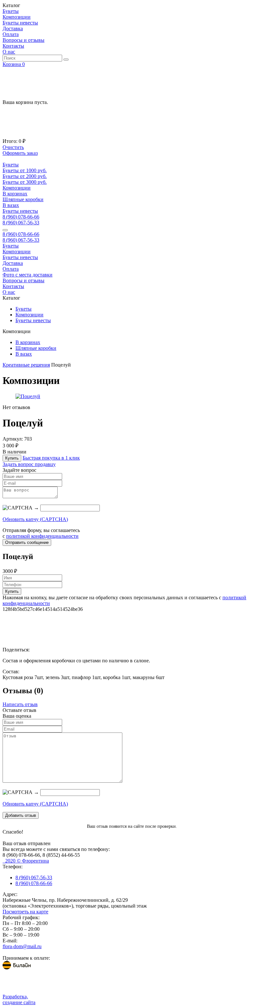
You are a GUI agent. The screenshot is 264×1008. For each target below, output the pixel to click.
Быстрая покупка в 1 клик (51, 458)
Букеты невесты (20, 22)
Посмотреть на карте (25, 911)
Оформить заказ (20, 153)
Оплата (11, 34)
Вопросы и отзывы (23, 40)
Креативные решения (26, 365)
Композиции (17, 17)
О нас (9, 51)
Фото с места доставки (27, 274)
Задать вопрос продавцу (29, 464)
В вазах (11, 205)
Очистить (13, 147)
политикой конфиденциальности (42, 536)
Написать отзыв (20, 704)
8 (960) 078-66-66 (21, 216)
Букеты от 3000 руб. (25, 182)
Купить (12, 458)
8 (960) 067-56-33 (21, 222)
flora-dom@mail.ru (22, 946)
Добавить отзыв (20, 815)
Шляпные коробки (23, 199)
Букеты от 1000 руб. (25, 170)
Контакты (13, 46)
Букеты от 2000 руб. (25, 176)
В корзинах (15, 193)
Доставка (13, 28)
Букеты (11, 11)
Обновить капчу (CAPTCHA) (35, 519)
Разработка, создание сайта (19, 999)
